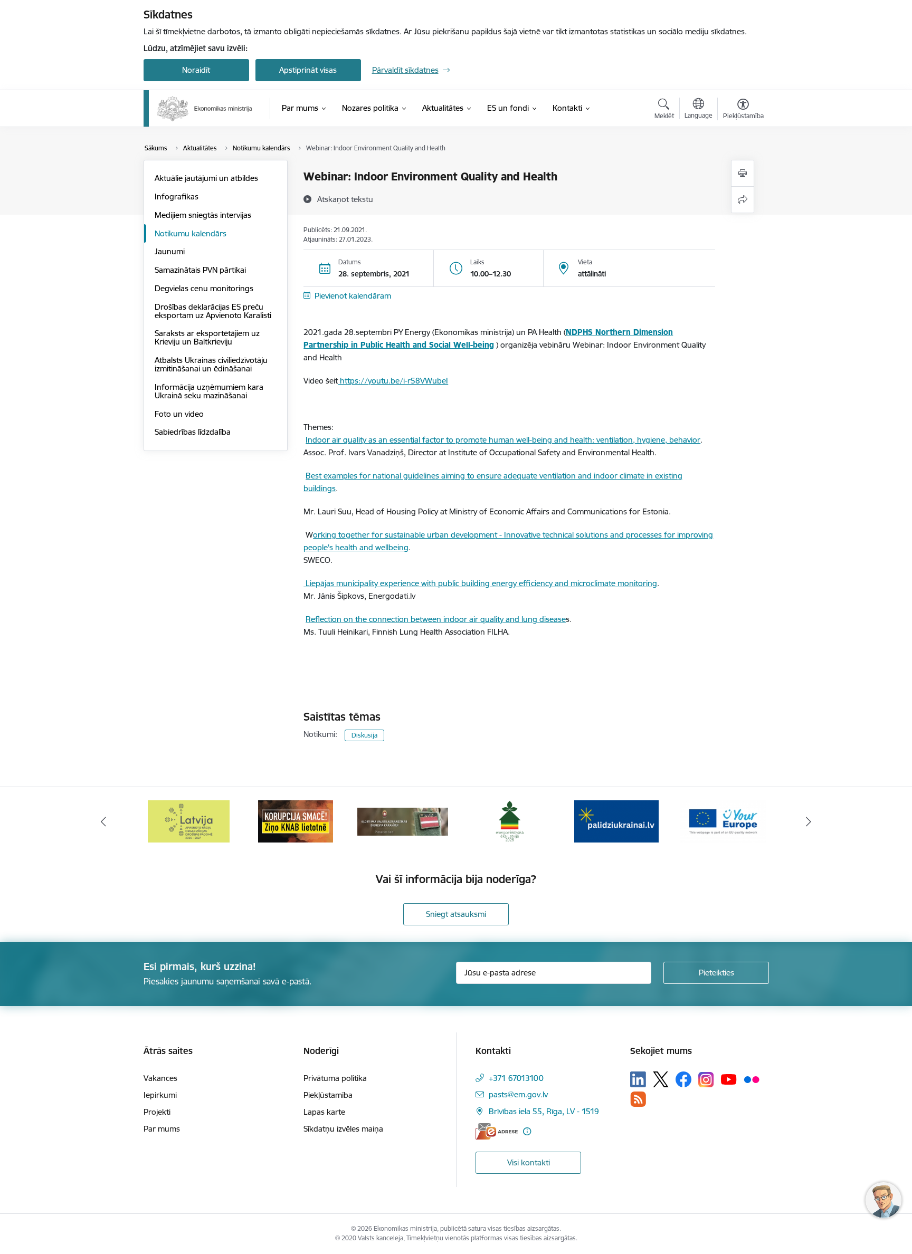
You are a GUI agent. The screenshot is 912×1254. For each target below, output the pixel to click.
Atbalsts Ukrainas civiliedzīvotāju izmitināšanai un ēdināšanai (211, 364)
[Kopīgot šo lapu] (743, 200)
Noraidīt (196, 70)
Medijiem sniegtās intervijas (203, 215)
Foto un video (179, 414)
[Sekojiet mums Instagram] (706, 1079)
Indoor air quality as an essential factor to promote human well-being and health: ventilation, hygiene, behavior (503, 440)
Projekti (157, 1112)
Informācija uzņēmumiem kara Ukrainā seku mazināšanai (209, 391)
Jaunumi (170, 251)
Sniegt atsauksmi (456, 914)
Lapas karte (324, 1112)
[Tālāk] (809, 821)
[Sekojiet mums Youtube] (729, 1079)
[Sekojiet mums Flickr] (751, 1079)
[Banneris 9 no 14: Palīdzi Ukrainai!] (509, 821)
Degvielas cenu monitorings (204, 288)
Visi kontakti (528, 1162)
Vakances (160, 1078)
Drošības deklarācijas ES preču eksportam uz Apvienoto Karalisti (213, 311)
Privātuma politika (335, 1078)
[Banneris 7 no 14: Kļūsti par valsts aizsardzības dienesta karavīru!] (295, 821)
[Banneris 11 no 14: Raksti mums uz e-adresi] (723, 821)
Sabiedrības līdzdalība (193, 432)
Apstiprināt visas (308, 70)
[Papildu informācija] (527, 1131)
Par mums (162, 1129)
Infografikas (176, 197)
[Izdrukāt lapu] (743, 173)
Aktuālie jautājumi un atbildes (206, 178)
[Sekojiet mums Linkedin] (638, 1079)
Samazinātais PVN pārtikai (200, 270)
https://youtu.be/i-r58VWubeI (393, 381)
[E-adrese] (497, 1131)
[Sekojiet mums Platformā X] (661, 1079)
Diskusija (364, 735)
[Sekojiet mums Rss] (638, 1099)
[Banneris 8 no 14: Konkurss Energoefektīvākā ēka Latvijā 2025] (402, 821)
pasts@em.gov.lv (518, 1094)
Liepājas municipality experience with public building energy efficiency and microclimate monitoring (480, 583)
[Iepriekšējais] (103, 821)
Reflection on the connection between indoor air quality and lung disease (436, 619)
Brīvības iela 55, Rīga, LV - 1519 (544, 1111)
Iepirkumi (160, 1095)
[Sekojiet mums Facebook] (683, 1079)
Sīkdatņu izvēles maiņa (343, 1129)
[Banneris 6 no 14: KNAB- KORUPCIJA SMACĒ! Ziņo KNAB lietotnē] (188, 821)
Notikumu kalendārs (190, 233)
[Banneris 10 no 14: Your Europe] (616, 821)
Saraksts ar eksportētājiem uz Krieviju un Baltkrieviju (207, 337)
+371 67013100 (516, 1078)
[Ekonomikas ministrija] (204, 108)
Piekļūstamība (328, 1095)
